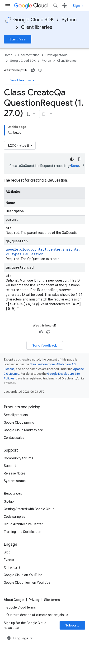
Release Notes (14, 473)
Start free (17, 39)
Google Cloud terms (21, 607)
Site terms (52, 600)
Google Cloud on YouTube (23, 575)
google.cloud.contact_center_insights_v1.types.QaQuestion (43, 251)
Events (9, 560)
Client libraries (36, 27)
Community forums (18, 458)
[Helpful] (33, 70)
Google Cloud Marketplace (23, 430)
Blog (7, 552)
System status (15, 481)
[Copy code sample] (79, 159)
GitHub (9, 501)
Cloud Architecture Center (23, 524)
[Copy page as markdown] (43, 114)
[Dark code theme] (72, 159)
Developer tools (56, 55)
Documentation (28, 55)
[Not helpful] (40, 70)
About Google (14, 600)
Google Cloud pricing (19, 422)
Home (8, 55)
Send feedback (22, 80)
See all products (16, 415)
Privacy (34, 600)
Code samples (14, 516)
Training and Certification (22, 532)
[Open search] (55, 6)
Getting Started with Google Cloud (29, 509)
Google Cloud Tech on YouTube (27, 582)
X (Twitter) (12, 567)
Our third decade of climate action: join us (37, 615)
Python (69, 20)
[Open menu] (7, 5)
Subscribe (73, 625)
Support (10, 466)
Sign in (78, 6)
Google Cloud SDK (33, 20)
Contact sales (14, 437)
